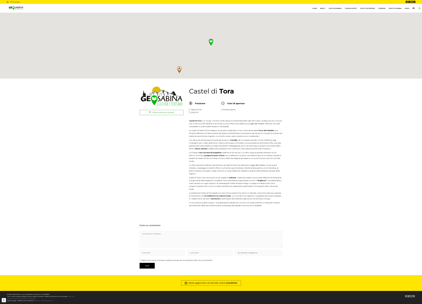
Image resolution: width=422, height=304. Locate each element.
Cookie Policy (26, 298)
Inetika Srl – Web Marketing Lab (43, 300)
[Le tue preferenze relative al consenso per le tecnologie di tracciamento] (4, 300)
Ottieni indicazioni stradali (163, 112)
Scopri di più (71, 296)
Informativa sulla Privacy (14, 298)
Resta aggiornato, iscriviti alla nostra (212, 283)
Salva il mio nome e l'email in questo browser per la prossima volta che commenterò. (177, 260)
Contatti (33, 298)
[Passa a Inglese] (413, 8)
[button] (179, 69)
